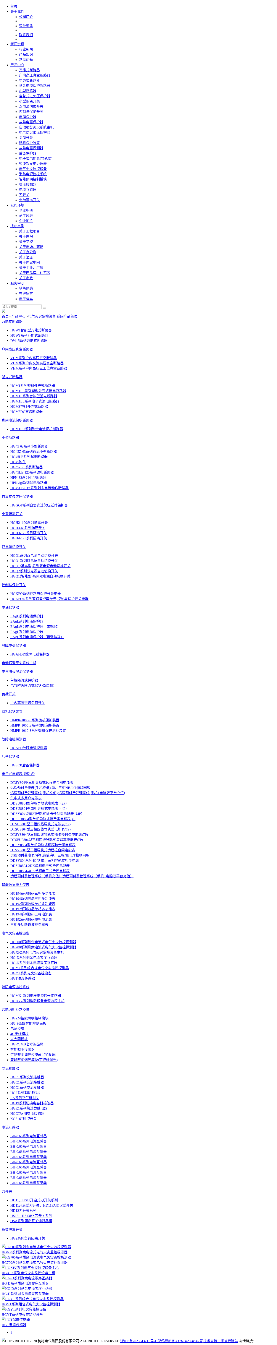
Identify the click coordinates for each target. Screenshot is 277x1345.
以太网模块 (19, 1039)
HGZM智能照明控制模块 (29, 1018)
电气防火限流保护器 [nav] (34, 132)
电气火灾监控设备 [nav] (33, 169)
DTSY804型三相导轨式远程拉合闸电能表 (41, 782)
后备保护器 (10, 756)
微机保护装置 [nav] (29, 143)
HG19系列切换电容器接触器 (32, 1103)
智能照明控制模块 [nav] (33, 179)
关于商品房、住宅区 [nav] (34, 273)
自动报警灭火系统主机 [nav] (36, 127)
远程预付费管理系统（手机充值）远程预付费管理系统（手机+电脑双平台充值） (72, 876)
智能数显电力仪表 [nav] (33, 163)
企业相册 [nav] (26, 210)
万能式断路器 (12, 321)
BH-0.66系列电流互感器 (28, 1136)
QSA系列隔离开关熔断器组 (31, 1221)
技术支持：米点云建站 (220, 1341)
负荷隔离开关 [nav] (29, 200)
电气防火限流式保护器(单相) (32, 685)
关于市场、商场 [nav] (31, 247)
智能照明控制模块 (15, 1009)
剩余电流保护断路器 (17, 420)
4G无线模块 (19, 1034)
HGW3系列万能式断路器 (29, 335)
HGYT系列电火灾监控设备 (31, 973)
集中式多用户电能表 (26, 798)
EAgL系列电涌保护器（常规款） (35, 626)
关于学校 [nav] (26, 241)
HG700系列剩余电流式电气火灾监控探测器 (43, 947)
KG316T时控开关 (23, 1119)
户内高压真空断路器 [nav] (34, 75)
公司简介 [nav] (26, 17)
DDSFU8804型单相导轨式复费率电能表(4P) (43, 819)
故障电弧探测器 (14, 739)
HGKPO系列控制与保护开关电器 (35, 593)
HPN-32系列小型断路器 (28, 477)
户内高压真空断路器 (17, 349)
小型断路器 (10, 438)
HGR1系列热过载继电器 (28, 1108)
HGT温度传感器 (22, 978)
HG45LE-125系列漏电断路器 (32, 472)
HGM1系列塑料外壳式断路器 (32, 386)
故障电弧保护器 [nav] (31, 122)
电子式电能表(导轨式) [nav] (35, 158)
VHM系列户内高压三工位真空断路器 (38, 368)
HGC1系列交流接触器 (27, 1077)
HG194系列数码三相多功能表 (32, 893)
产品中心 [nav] (17, 65)
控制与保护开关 (14, 585)
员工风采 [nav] (26, 215)
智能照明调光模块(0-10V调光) (33, 1054)
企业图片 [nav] (26, 221)
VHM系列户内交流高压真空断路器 (37, 363)
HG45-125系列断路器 (26, 467)
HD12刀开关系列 (23, 1210)
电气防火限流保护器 (17, 671)
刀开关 (7, 1191)
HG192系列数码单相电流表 (31, 919)
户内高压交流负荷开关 (27, 703)
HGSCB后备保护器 (25, 765)
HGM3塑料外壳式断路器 (29, 406)
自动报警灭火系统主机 (19, 663)
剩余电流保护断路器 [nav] (34, 86)
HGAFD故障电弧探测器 (28, 748)
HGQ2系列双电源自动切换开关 (34, 571)
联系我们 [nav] (26, 35)
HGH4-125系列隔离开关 (28, 538)
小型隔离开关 (12, 514)
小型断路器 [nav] (27, 91)
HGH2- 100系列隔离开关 (29, 522)
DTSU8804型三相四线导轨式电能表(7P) (40, 829)
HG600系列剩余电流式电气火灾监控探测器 (43, 942)
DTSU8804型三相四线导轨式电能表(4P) (40, 824)
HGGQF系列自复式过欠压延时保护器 (39, 505)
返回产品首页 (67, 316)
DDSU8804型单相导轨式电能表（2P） (39, 803)
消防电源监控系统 (15, 987)
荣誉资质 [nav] (26, 26)
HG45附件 (18, 462)
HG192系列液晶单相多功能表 (32, 909)
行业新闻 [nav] (26, 49)
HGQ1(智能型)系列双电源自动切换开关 (40, 576)
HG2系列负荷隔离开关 (27, 1238)
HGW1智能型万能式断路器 (31, 330)
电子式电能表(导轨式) (18, 774)
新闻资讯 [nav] (17, 44)
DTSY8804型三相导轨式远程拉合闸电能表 (42, 850)
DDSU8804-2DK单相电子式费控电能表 (40, 866)
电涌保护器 (10, 607)
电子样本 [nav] (26, 299)
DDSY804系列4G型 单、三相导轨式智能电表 (44, 860)
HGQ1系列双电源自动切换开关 (34, 555)
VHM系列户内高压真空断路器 (33, 358)
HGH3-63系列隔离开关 (27, 528)
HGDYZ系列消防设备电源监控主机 (37, 1001)
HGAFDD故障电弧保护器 (30, 654)
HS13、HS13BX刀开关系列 (31, 1216)
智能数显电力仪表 (15, 885)
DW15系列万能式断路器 (28, 340)
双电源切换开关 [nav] (31, 106)
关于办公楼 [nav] (27, 252)
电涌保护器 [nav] (27, 117)
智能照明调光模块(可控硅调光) (34, 1060)
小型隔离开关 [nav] (29, 101)
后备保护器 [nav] (27, 153)
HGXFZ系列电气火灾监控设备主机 (37, 952)
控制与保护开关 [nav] (31, 112)
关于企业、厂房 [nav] (31, 267)
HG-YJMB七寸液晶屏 (26, 1044)
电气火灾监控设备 (42, 316)
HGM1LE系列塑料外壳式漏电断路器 (38, 391)
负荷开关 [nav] (26, 138)
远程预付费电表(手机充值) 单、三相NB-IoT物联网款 (50, 788)
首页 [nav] (13, 6)
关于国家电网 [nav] (29, 262)
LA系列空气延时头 (24, 1098)
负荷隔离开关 (12, 1229)
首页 (5, 316)
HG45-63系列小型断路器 (29, 446)
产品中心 (18, 316)
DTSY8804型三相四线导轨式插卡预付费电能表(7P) (49, 834)
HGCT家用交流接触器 (27, 1113)
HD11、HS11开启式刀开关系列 (34, 1200)
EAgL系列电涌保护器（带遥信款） (37, 637)
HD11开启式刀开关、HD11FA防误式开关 (41, 1205)
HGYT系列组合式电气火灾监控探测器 (39, 968)
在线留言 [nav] (26, 293)
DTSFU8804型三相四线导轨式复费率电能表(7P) (46, 840)
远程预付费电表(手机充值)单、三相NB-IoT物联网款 (49, 855)
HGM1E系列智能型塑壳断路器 (33, 396)
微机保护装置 (12, 711)
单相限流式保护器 (24, 680)
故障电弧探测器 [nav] (31, 148)
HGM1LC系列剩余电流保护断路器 (36, 429)
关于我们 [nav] (17, 11)
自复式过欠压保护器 (17, 496)
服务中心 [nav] (17, 283)
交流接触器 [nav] (27, 184)
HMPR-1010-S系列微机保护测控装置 (38, 730)
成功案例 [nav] (17, 226)
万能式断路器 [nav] (29, 70)
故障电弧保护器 (14, 645)
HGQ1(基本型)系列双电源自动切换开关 (40, 566)
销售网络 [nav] (26, 288)
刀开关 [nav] (24, 195)
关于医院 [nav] (26, 236)
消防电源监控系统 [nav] (33, 174)
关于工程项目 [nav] (29, 231)
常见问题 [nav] (26, 60)
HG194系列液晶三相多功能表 (32, 898)
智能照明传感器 (22, 1049)
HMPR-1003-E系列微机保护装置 (34, 720)
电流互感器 (10, 1127)
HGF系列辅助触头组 (26, 1093)
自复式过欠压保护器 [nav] (34, 96)
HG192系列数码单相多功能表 (32, 904)
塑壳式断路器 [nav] (29, 80)
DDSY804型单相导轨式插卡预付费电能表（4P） (47, 814)
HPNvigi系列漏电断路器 (28, 483)
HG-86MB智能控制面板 (28, 1023)
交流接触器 (10, 1068)
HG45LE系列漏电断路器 (29, 457)
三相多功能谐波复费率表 (29, 924)
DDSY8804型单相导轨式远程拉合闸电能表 (43, 845)
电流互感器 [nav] (27, 189)
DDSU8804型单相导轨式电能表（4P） (39, 808)
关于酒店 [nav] (26, 257)
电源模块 (17, 1028)
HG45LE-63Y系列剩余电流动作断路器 (39, 488)
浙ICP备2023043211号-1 (138, 1341)
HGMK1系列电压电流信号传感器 (35, 996)
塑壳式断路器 (12, 377)
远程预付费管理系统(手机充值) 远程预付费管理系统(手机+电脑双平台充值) (67, 793)
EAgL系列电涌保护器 (26, 616)
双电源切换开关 (14, 547)
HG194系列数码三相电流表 (31, 914)
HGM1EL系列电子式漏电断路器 (34, 401)
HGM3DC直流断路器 (26, 412)
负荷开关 (9, 694)
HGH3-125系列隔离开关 (28, 533)
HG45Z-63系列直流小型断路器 (33, 451)
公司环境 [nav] (17, 205)
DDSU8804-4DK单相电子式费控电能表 (40, 871)
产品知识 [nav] (26, 54)
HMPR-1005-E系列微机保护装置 (34, 725)
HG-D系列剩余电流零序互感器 (33, 957)
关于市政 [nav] (26, 278)
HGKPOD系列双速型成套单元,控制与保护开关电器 (49, 599)
